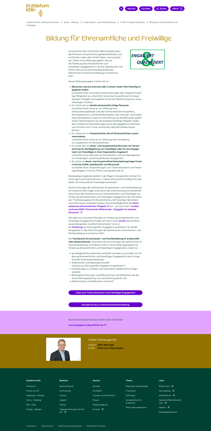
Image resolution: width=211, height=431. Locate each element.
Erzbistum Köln (33, 380)
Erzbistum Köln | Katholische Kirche (42, 22)
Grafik (122, 220)
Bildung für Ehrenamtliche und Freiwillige (108, 38)
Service (96, 380)
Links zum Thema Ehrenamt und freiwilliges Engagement (105, 292)
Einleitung (77, 227)
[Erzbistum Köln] (37, 10)
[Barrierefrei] (121, 8)
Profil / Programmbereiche (132, 22)
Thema (129, 380)
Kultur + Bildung (71, 22)
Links (161, 380)
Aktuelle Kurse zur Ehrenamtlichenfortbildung (105, 304)
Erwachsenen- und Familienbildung (99, 22)
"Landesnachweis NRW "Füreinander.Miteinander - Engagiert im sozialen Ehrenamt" (103, 209)
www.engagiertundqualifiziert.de (85, 325)
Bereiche (64, 380)
